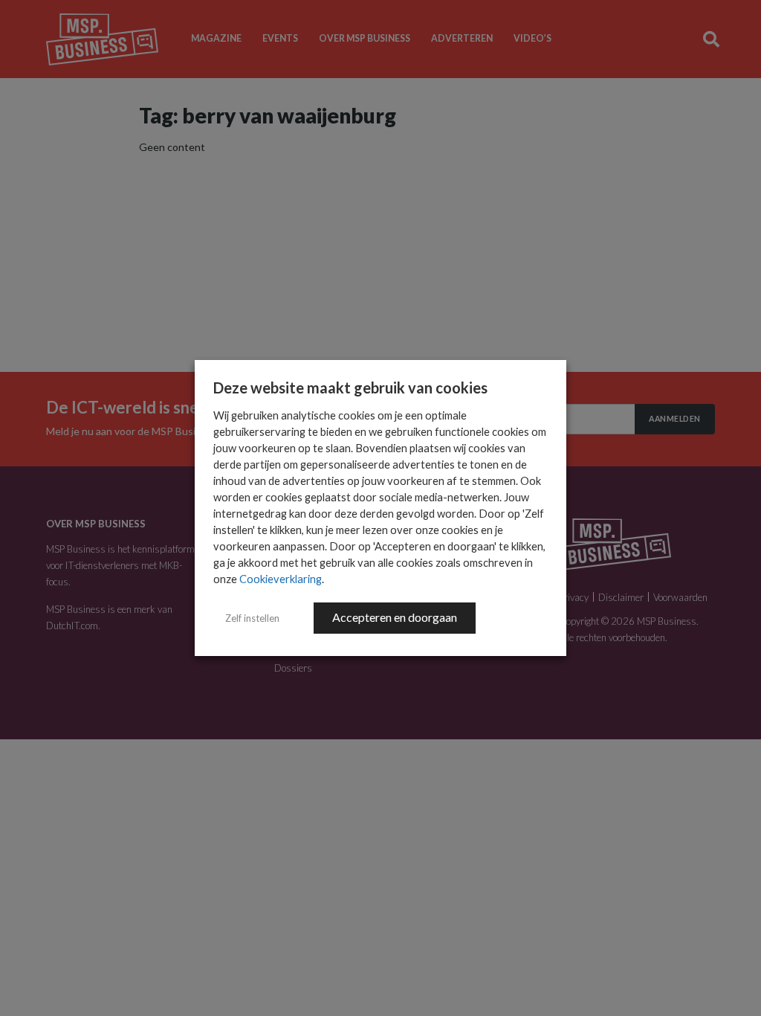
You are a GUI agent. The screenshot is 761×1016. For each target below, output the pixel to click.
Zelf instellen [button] (252, 618)
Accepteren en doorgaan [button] (394, 617)
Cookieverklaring (280, 579)
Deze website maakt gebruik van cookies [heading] (350, 387)
